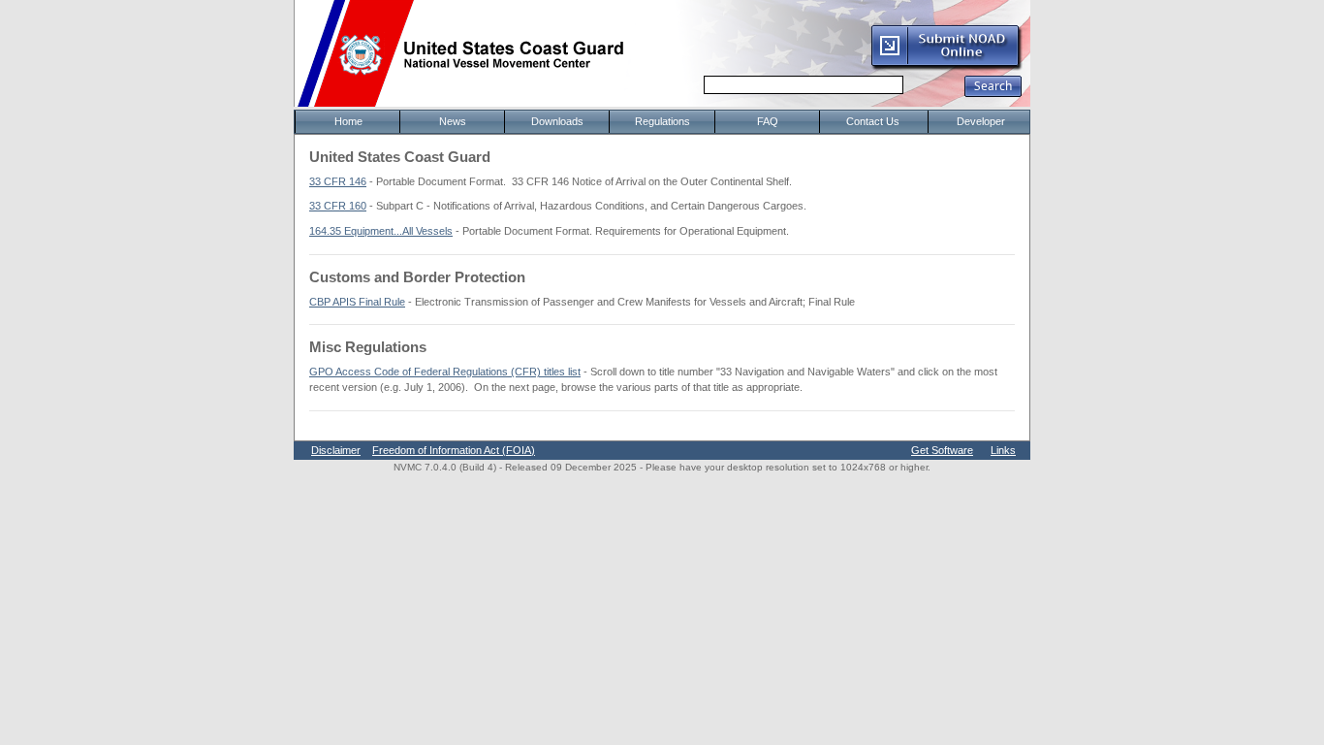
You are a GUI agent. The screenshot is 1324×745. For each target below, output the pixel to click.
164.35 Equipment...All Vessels (381, 231)
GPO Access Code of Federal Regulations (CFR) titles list (445, 371)
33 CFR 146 (337, 181)
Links (1003, 450)
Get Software (942, 450)
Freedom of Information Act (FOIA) (453, 450)
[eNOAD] (946, 67)
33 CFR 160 (337, 205)
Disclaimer (336, 450)
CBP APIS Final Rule (357, 302)
